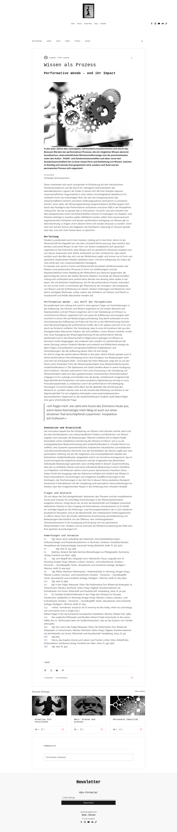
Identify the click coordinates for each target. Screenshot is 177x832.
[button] (142, 41)
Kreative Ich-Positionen (43, 720)
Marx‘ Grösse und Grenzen (84, 720)
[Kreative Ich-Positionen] (49, 705)
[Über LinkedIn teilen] (57, 670)
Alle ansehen (140, 691)
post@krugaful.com (89, 812)
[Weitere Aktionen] (131, 57)
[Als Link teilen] (63, 670)
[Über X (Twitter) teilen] (51, 670)
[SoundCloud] (162, 23)
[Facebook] (152, 23)
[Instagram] (155, 23)
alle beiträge (37, 41)
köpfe (67, 41)
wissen (87, 41)
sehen (49, 41)
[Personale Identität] (127, 705)
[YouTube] (159, 23)
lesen (58, 41)
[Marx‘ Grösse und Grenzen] (88, 705)
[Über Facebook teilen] (45, 670)
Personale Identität (125, 719)
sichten (77, 41)
